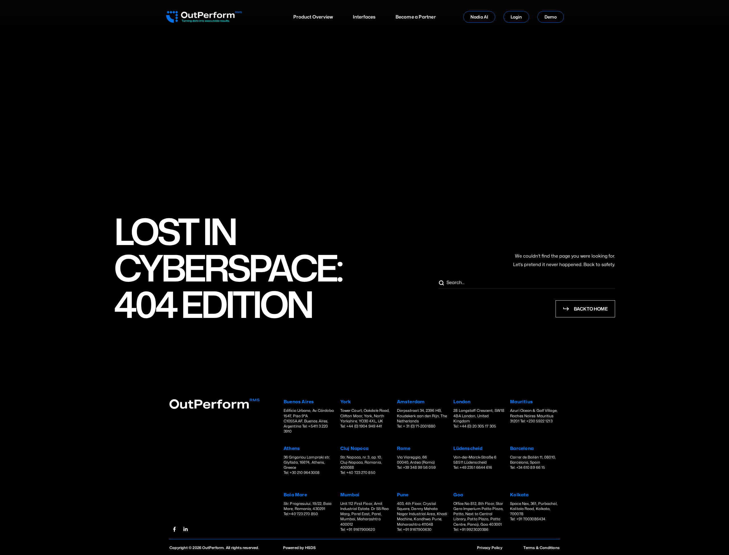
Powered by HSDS (299, 547)
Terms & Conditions (541, 547)
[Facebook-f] (174, 529)
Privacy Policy (489, 547)
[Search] (441, 283)
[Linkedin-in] (185, 529)
